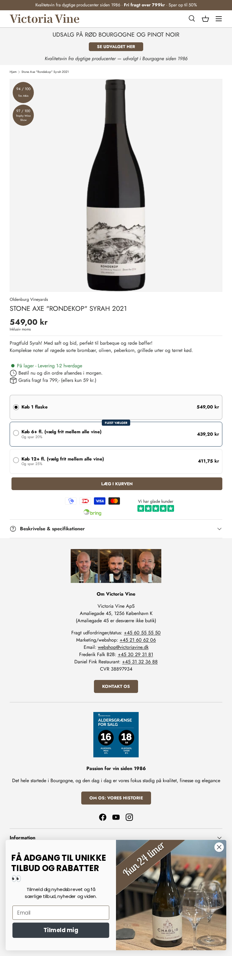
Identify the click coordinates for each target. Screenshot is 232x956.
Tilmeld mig (61, 930)
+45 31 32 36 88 (140, 661)
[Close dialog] (219, 847)
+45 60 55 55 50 (142, 632)
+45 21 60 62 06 (138, 639)
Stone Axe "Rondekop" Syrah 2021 (45, 71)
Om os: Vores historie (116, 798)
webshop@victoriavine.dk (123, 647)
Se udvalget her (116, 47)
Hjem (13, 71)
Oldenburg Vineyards (29, 299)
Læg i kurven (117, 484)
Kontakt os (116, 686)
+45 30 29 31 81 (135, 654)
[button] (205, 18)
